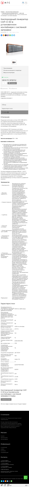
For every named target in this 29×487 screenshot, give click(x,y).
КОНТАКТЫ (3, 450)
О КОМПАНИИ (4, 447)
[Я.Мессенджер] (1, 481)
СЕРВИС (2, 449)
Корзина (2, 436)
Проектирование (7, 68)
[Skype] (12, 35)
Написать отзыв (6, 399)
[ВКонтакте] (1, 35)
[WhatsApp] (10, 35)
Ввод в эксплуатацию (8, 72)
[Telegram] (14, 35)
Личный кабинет (4, 439)
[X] (6, 35)
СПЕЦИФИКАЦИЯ (4, 452)
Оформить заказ (4, 437)
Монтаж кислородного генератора (12, 70)
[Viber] (8, 35)
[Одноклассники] (4, 35)
